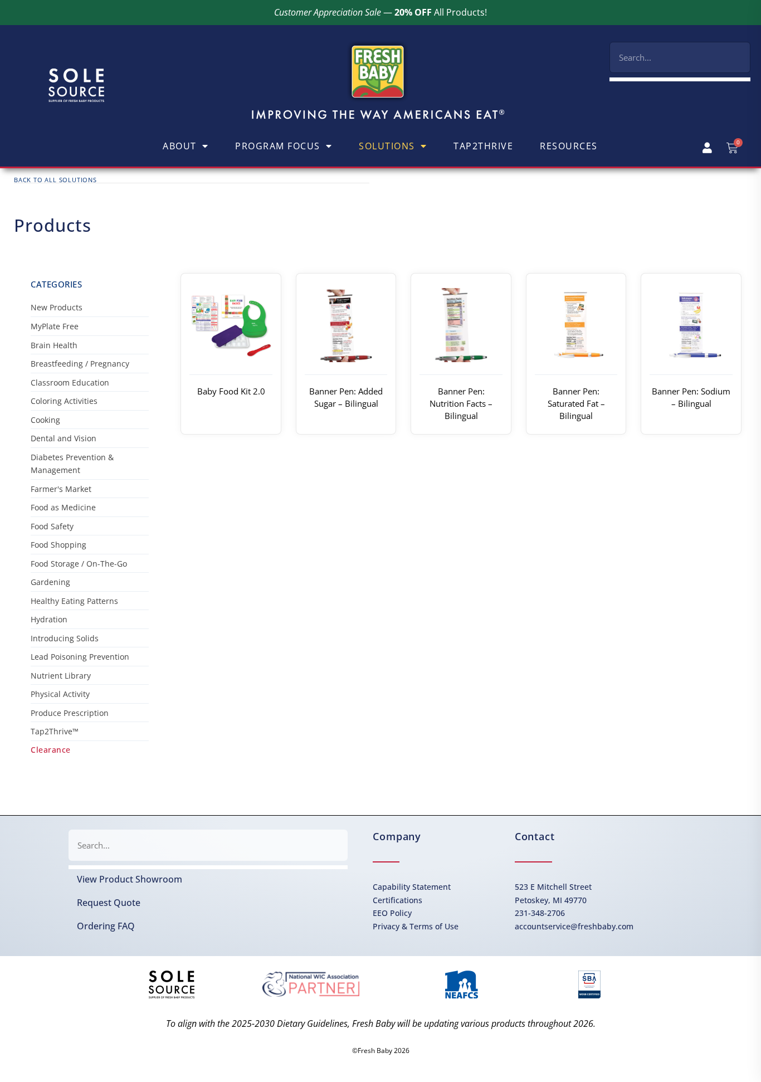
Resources (569, 146)
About (180, 146)
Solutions (387, 146)
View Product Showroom (129, 879)
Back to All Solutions (55, 180)
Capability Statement (412, 886)
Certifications (397, 900)
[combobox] (679, 57)
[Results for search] (679, 79)
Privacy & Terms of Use (415, 926)
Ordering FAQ (106, 926)
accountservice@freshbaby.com (574, 926)
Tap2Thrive (483, 146)
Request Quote (108, 902)
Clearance (51, 749)
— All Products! (380, 12)
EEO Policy (392, 913)
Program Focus (277, 146)
